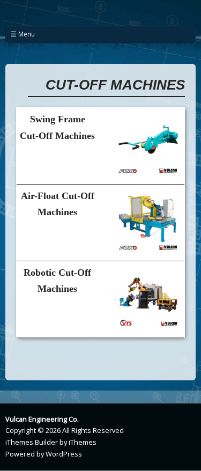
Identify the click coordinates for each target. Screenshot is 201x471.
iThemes (82, 442)
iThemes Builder (31, 442)
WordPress (64, 454)
